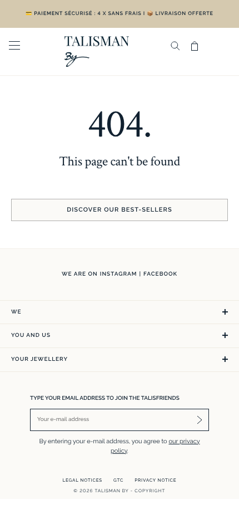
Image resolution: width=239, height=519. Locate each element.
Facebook (160, 274)
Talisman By (112, 490)
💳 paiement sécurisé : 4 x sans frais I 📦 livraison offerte (119, 14)
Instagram (118, 274)
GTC (118, 480)
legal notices (83, 480)
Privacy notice (155, 480)
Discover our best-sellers (119, 209)
